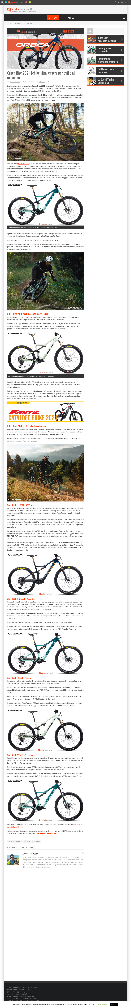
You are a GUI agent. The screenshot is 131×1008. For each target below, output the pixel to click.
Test (63, 18)
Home (9, 23)
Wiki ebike (72, 18)
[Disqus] (45, 899)
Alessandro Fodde (15, 82)
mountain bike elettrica (15, 841)
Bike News (53, 18)
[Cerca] (124, 17)
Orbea (29, 841)
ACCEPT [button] (113, 1004)
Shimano (37, 841)
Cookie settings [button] (102, 1004)
